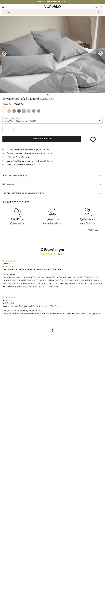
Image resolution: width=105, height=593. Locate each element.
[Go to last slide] (4, 53)
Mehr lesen (93, 230)
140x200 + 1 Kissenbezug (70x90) (20, 121)
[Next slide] (100, 53)
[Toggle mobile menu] (3, 7)
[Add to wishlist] (93, 139)
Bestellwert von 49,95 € (44, 153)
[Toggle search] (8, 6)
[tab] (47, 94)
